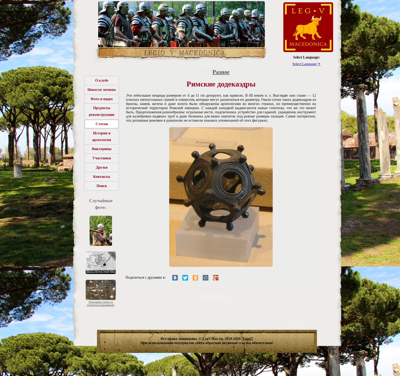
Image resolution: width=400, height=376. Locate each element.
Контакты (101, 177)
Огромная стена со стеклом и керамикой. (101, 303)
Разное (221, 72)
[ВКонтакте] (175, 277)
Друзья (102, 167)
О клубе (101, 80)
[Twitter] (185, 277)
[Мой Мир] (205, 277)
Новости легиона (102, 90)
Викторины (102, 149)
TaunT (247, 339)
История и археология (101, 136)
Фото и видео (102, 99)
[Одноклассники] (195, 277)
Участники (101, 158)
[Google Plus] (216, 277)
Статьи (102, 124)
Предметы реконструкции (101, 111)
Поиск (102, 186)
